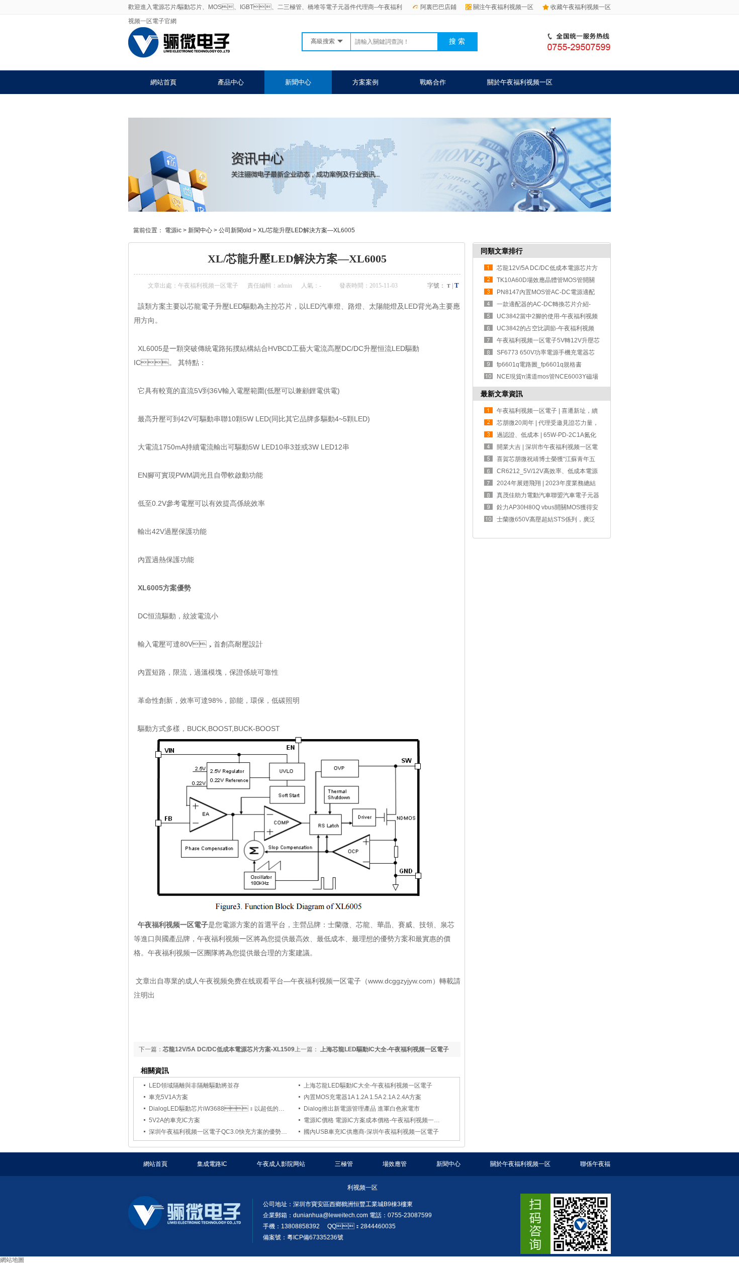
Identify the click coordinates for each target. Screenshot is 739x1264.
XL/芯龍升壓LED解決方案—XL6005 (306, 230)
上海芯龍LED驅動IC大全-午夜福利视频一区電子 (384, 1049)
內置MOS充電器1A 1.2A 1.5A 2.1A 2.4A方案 (362, 1097)
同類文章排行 (502, 251)
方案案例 (365, 82)
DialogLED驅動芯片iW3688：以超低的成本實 (223, 1108)
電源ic (173, 230)
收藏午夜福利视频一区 (580, 7)
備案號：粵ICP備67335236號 (303, 1237)
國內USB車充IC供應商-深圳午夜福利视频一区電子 (371, 1131)
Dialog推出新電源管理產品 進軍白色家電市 (362, 1108)
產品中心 (231, 82)
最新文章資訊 (502, 394)
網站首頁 (163, 82)
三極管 (344, 1163)
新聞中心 (298, 82)
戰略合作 (433, 82)
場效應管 (395, 1163)
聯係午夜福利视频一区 (183, 106)
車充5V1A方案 (168, 1097)
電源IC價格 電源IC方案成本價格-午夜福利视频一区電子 (378, 1120)
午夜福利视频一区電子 (208, 285)
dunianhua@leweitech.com (330, 1215)
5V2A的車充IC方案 (174, 1120)
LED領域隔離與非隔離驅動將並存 (194, 1085)
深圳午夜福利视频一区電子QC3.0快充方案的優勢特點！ (224, 1131)
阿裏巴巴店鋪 (438, 7)
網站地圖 (12, 1259)
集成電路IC (212, 1163)
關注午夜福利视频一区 (503, 7)
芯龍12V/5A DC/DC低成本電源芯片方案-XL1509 (229, 1049)
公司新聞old (235, 230)
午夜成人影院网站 (281, 1163)
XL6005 (148, 348)
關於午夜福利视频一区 (519, 82)
